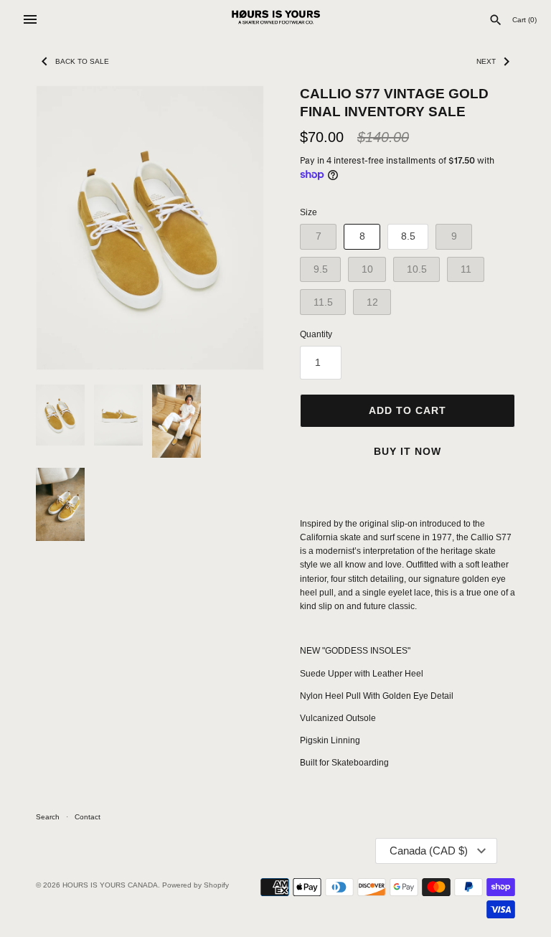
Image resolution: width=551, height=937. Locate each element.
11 (466, 269)
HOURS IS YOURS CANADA (110, 885)
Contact (87, 817)
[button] (233, 227)
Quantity (316, 334)
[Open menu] (30, 19)
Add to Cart (407, 410)
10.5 (417, 269)
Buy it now (407, 451)
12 (372, 302)
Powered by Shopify (195, 885)
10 (367, 269)
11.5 (323, 302)
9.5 (321, 269)
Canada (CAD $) (429, 850)
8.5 (408, 236)
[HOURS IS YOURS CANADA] (276, 19)
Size (308, 212)
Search (48, 817)
